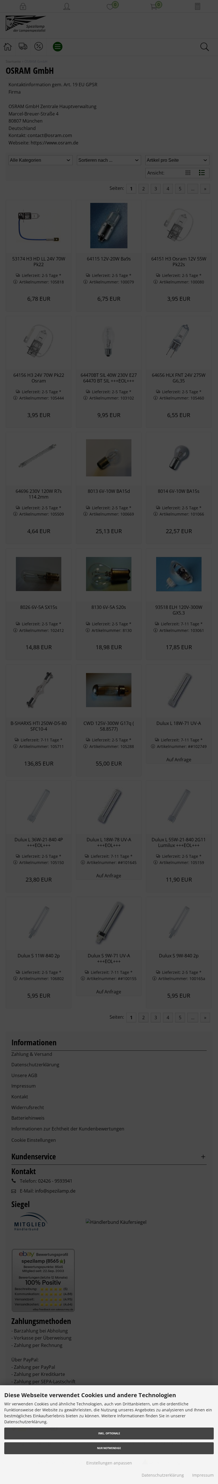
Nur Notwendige (109, 1448)
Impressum (203, 1475)
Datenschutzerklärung (163, 1475)
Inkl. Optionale (109, 1433)
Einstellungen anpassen (109, 1463)
